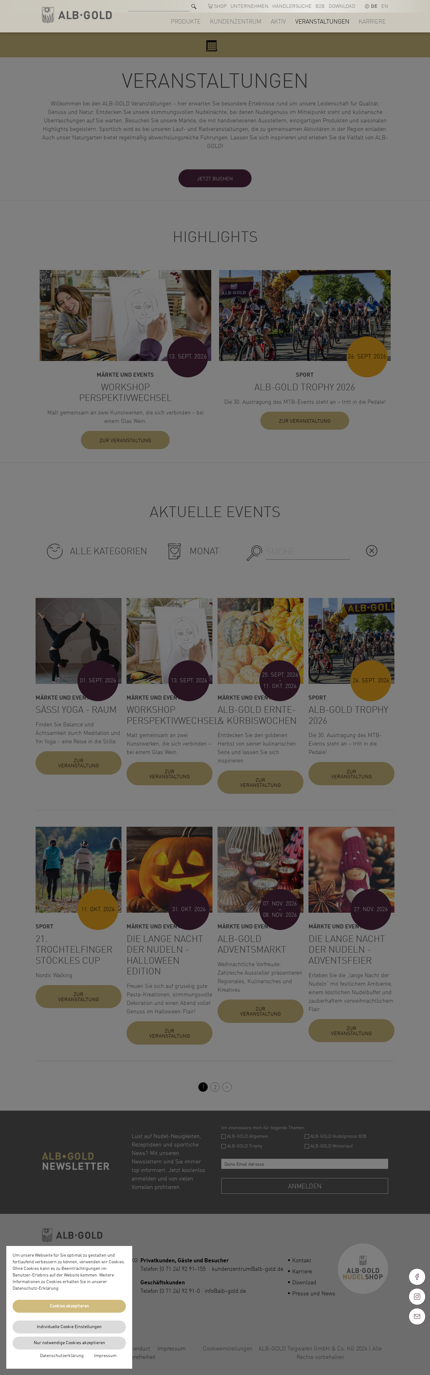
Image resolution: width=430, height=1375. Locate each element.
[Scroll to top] (417, 1339)
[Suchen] (194, 6)
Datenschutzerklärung (62, 1356)
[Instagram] (417, 1296)
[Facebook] (417, 1276)
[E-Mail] (417, 1316)
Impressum (105, 1356)
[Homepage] (77, 15)
